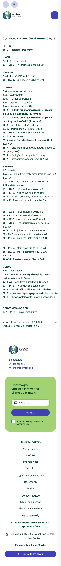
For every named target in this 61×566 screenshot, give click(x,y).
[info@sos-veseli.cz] (14, 4)
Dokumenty (30, 482)
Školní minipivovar (30, 502)
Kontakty (30, 468)
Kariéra (30, 488)
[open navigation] (54, 15)
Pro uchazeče (30, 449)
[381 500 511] (6, 4)
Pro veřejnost (30, 461)
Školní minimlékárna (30, 508)
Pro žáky (30, 455)
